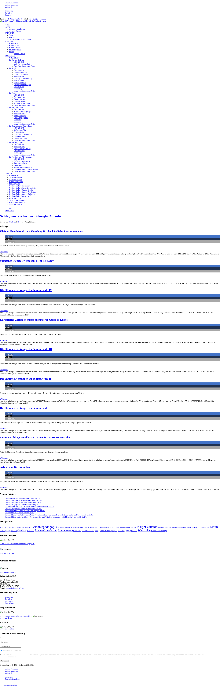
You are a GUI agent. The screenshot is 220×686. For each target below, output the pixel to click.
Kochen (189, 527)
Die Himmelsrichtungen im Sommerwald (24, 408)
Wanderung (134, 531)
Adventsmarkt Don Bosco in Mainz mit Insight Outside (25, 511)
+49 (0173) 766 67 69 (14, 19)
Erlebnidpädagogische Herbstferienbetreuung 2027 (23, 498)
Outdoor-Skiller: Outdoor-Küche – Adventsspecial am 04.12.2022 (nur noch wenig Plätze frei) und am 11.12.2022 (46, 517)
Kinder (174, 527)
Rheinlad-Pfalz (77, 531)
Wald (128, 530)
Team (115, 531)
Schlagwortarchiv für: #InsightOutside (30, 216)
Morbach (2, 531)
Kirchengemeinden (181, 527)
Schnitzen (91, 531)
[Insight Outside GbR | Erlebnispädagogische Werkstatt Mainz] (23, 21)
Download (8, 13)
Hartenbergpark (124, 527)
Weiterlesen (4, 252)
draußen (23, 527)
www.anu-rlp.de (6, 618)
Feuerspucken (106, 527)
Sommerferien (105, 531)
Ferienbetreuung (76, 527)
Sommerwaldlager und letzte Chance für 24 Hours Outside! (35, 437)
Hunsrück (132, 527)
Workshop (155, 530)
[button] (9, 237)
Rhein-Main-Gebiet (46, 530)
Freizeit (112, 527)
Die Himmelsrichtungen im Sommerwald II (25, 378)
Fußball (118, 527)
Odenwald (14, 531)
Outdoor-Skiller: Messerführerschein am (19, 513)
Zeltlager (163, 531)
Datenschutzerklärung (20, 655)
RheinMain (85, 531)
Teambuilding (121, 531)
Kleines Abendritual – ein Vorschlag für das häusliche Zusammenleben (41, 231)
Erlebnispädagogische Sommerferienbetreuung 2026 (23, 500)
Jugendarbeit (168, 527)
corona (13, 527)
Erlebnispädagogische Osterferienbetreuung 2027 (22, 504)
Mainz (214, 527)
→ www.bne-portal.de (8, 572)
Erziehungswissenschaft (64, 527)
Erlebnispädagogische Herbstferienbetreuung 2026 (23, 502)
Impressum (8, 601)
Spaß (112, 531)
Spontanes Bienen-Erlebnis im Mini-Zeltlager (27, 260)
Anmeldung (9, 11)
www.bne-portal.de (7, 629)
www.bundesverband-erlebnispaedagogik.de (16, 616)
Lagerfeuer (195, 527)
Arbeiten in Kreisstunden (15, 466)
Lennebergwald (204, 527)
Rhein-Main (30, 531)
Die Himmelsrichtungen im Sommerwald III (26, 349)
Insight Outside (147, 527)
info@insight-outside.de (37, 19)
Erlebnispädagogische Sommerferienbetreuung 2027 (23, 509)
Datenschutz (9, 603)
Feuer (100, 527)
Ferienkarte (94, 527)
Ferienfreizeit (86, 527)
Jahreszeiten (161, 527)
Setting (97, 531)
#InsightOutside (5, 527)
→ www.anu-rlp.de (7, 553)
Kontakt (7, 15)
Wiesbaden (144, 530)
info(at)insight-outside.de (15, 588)
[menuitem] (112, 11)
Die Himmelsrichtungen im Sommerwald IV (26, 290)
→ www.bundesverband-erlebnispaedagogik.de (17, 544)
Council (18, 527)
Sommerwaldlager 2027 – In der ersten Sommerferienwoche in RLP (29, 507)
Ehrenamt (28, 527)
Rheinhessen (65, 530)
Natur (8, 530)
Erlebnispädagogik (44, 527)
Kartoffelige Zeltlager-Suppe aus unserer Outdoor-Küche (34, 319)
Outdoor (21, 530)
